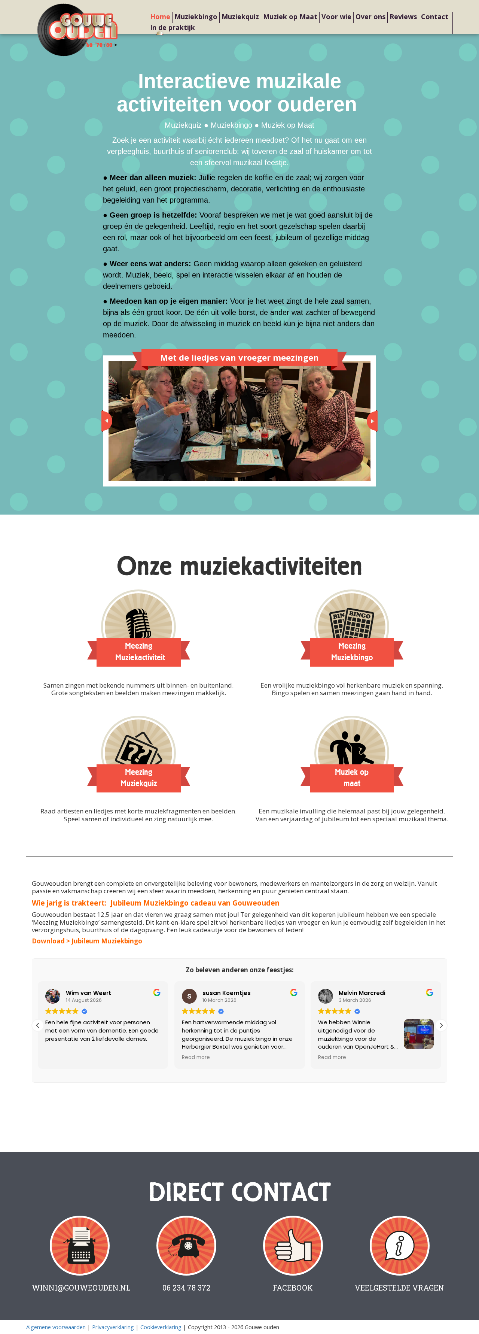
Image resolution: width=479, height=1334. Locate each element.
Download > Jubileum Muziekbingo (87, 941)
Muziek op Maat (290, 16)
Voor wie (336, 16)
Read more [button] (196, 1057)
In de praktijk (172, 27)
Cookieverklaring (160, 1327)
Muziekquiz (240, 16)
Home (160, 16)
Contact (434, 16)
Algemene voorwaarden (56, 1327)
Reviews (403, 16)
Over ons (370, 16)
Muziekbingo (195, 16)
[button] (441, 1025)
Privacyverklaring (113, 1327)
